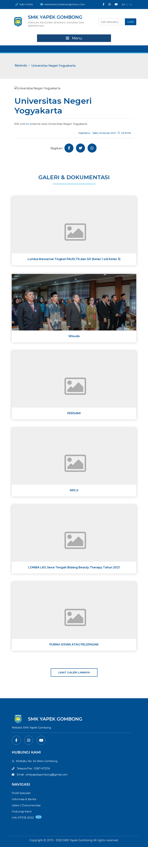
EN (123, 4)
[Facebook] (103, 4)
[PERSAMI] (74, 385)
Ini (27, 124)
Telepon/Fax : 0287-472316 (33, 768)
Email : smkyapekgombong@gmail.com (42, 774)
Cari (130, 21)
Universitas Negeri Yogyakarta (53, 65)
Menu (76, 38)
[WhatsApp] (92, 148)
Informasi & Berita (24, 799)
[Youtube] (116, 4)
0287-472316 (26, 4)
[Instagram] (109, 4)
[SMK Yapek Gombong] (18, 21)
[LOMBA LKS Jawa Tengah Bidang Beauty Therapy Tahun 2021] (74, 539)
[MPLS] (74, 462)
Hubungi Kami (22, 811)
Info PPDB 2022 (23, 817)
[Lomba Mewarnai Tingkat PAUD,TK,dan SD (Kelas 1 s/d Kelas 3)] (74, 231)
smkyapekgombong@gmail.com (64, 4)
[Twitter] (80, 148)
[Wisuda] (74, 308)
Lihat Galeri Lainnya (74, 672)
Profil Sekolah (21, 793)
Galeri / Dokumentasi (26, 805)
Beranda (21, 65)
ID (131, 4)
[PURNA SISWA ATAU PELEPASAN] (74, 616)
